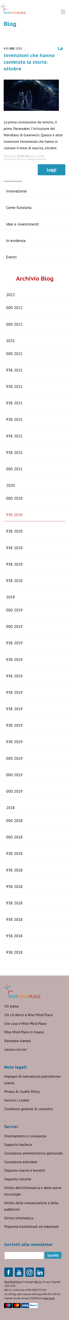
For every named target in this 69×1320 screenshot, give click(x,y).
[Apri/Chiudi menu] (63, 12)
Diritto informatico (18, 1218)
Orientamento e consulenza (25, 1136)
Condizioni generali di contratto (28, 1108)
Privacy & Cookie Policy (22, 1091)
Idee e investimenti (22, 224)
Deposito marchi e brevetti (24, 1170)
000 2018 (14, 820)
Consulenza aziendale (20, 1161)
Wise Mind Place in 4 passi (24, 1032)
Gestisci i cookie (16, 1100)
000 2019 (14, 610)
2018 (10, 807)
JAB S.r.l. (38, 1281)
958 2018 (14, 853)
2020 (10, 485)
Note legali (49, 1298)
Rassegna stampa (17, 1040)
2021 (10, 340)
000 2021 (14, 353)
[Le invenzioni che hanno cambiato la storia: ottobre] (33, 113)
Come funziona (18, 207)
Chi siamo (11, 1006)
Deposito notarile (17, 1179)
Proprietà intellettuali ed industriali (31, 1226)
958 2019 (14, 642)
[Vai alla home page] (13, 9)
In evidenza (16, 240)
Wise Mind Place (12, 1281)
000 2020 (14, 498)
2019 (10, 597)
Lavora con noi (15, 1049)
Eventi (11, 257)
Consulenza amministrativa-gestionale (33, 1153)
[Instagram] (29, 1272)
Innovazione (16, 191)
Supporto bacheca (18, 1144)
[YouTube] (19, 1272)
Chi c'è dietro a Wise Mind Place (28, 1014)
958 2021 (14, 370)
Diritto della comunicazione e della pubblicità (31, 1206)
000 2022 (14, 307)
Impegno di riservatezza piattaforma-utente (32, 1079)
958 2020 (14, 514)
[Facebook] (8, 1272)
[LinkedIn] (40, 1272)
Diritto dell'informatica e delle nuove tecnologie (32, 1190)
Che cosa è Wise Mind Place (25, 1023)
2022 (10, 294)
